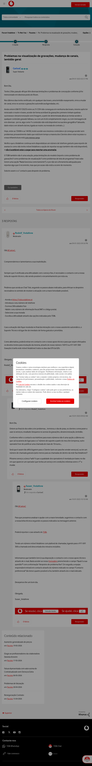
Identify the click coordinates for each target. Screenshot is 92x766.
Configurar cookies (29, 401)
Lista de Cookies (24, 384)
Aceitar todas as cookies (60, 401)
